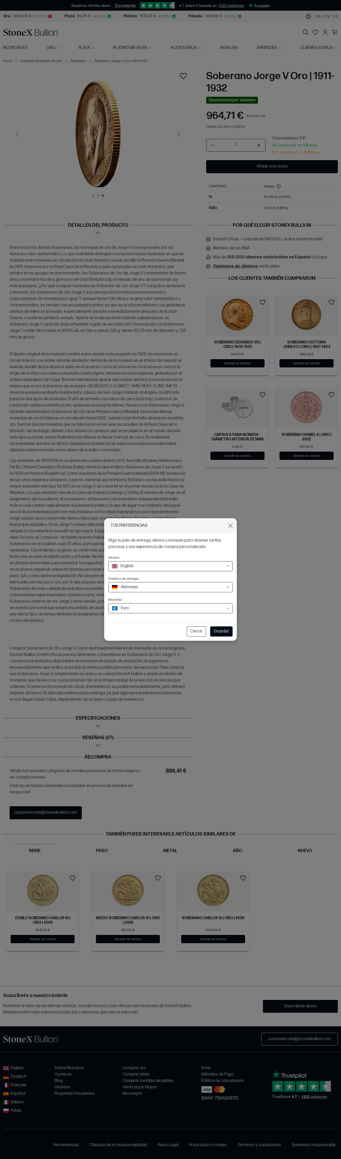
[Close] (230, 525)
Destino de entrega (123, 578)
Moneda (115, 599)
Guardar (221, 631)
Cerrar (196, 631)
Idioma (113, 557)
